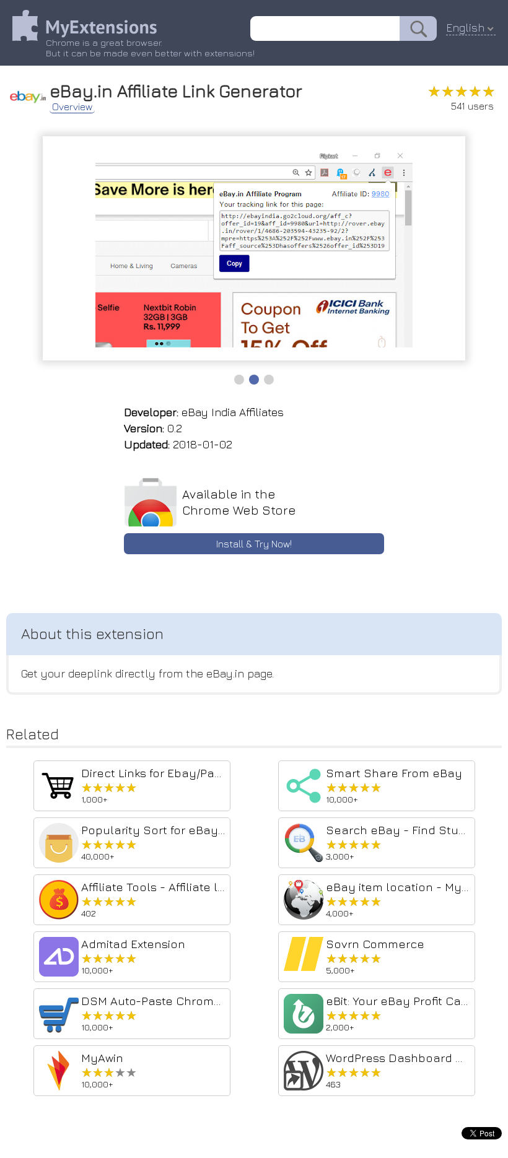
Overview (72, 106)
